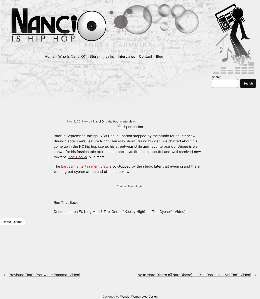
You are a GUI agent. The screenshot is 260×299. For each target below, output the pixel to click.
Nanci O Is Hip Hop (105, 121)
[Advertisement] (129, 85)
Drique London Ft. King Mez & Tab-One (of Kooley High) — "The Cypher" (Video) (119, 212)
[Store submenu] (100, 56)
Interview (128, 121)
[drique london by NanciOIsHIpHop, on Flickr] (130, 127)
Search (216, 77)
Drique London (12, 221)
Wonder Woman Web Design (139, 296)
